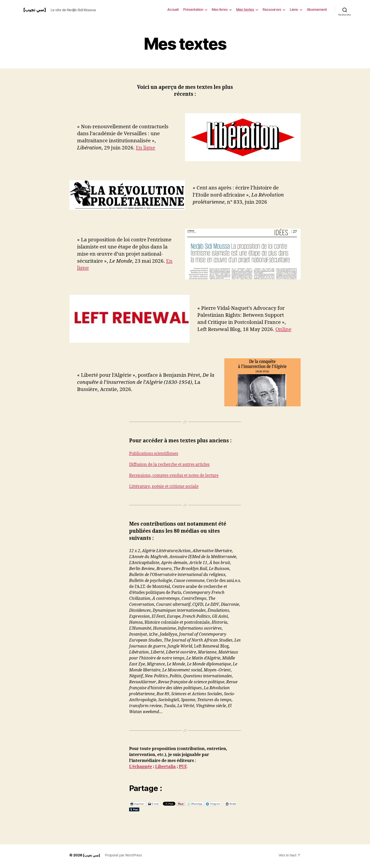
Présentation (193, 10)
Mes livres (220, 10)
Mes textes (245, 10)
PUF (182, 766)
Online (283, 329)
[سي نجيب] (34, 9)
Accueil (173, 10)
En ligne (145, 148)
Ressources (272, 10)
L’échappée (140, 766)
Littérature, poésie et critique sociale (163, 486)
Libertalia (165, 766)
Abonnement (317, 10)
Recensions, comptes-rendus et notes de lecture (174, 475)
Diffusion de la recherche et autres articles (169, 464)
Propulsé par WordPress (123, 855)
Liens (294, 10)
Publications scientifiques (153, 453)
